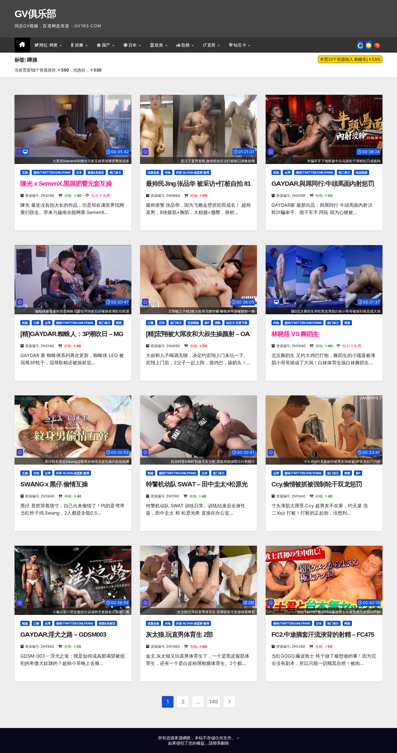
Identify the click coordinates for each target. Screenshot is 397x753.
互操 (25, 172)
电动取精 (361, 172)
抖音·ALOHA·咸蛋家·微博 (192, 172)
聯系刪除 (221, 742)
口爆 (36, 322)
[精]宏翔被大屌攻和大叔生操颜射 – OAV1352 (198, 337)
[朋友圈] (360, 45)
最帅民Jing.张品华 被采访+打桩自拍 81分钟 (198, 187)
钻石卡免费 (100, 195)
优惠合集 (153, 172)
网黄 (119, 322)
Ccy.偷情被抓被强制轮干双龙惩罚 (316, 484)
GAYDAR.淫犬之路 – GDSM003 (63, 634)
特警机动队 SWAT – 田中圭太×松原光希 (197, 488)
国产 (107, 45)
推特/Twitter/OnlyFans (52, 172)
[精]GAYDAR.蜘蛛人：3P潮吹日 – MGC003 (71, 337)
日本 (133, 45)
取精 (186, 45)
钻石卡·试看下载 (236, 322)
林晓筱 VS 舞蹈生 (295, 334)
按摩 (80, 45)
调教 (218, 322)
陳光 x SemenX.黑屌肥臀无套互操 (66, 184)
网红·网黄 (49, 45)
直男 (212, 45)
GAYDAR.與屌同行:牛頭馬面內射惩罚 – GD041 (322, 187)
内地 (168, 172)
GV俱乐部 (35, 14)
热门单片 (115, 172)
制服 (25, 322)
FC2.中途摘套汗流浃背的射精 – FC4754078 (322, 638)
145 (213, 702)
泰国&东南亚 (95, 172)
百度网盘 (193, 322)
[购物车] (369, 45)
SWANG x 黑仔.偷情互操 (54, 484)
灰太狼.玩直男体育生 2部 (179, 634)
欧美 (160, 45)
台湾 (287, 172)
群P (207, 322)
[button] (377, 45)
